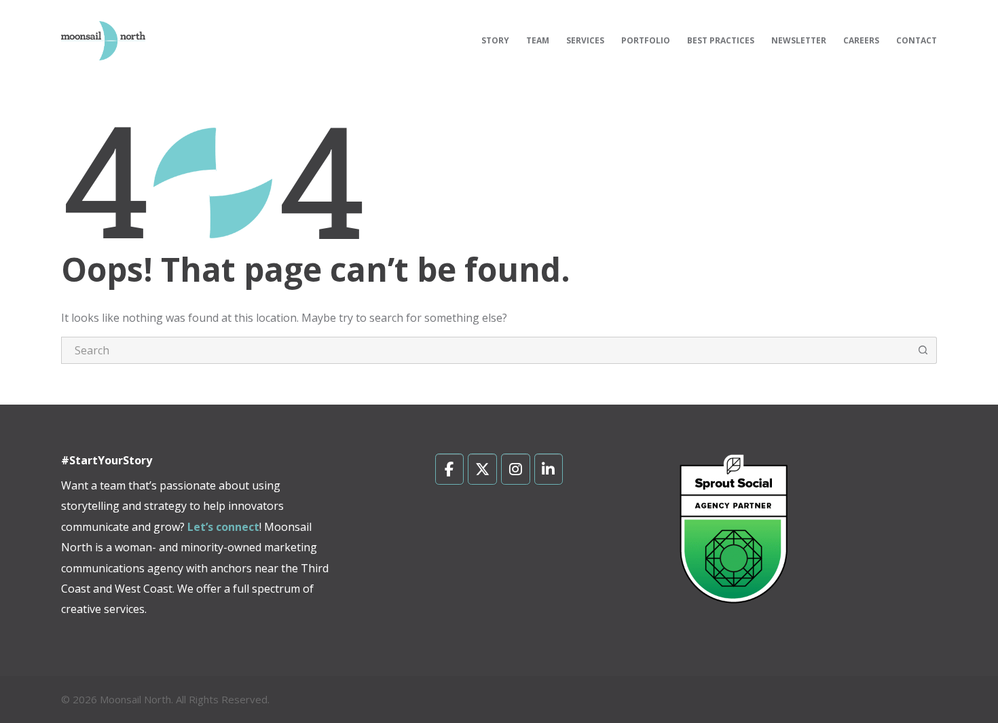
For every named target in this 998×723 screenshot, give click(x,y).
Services (585, 40)
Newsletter (798, 40)
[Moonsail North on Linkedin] (548, 469)
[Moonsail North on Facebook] (449, 469)
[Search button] (923, 350)
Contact (916, 40)
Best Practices (720, 40)
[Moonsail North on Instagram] (515, 469)
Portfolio (645, 40)
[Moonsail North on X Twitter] (482, 469)
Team (537, 40)
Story (495, 40)
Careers (861, 40)
